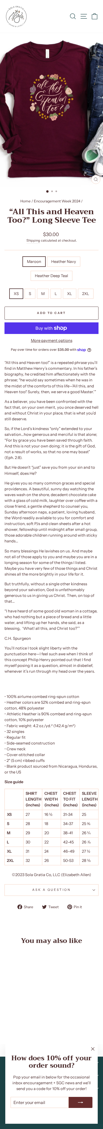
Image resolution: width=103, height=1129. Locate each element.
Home (25, 201)
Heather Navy (63, 261)
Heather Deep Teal (51, 275)
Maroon (34, 261)
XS (16, 293)
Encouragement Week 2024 (57, 201)
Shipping (33, 240)
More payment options (51, 340)
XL (69, 293)
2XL (85, 293)
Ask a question (51, 890)
